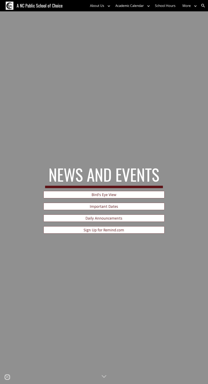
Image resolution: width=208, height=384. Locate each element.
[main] (103, 176)
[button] (203, 6)
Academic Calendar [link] (129, 5)
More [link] (186, 5)
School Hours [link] (165, 5)
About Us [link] (97, 5)
